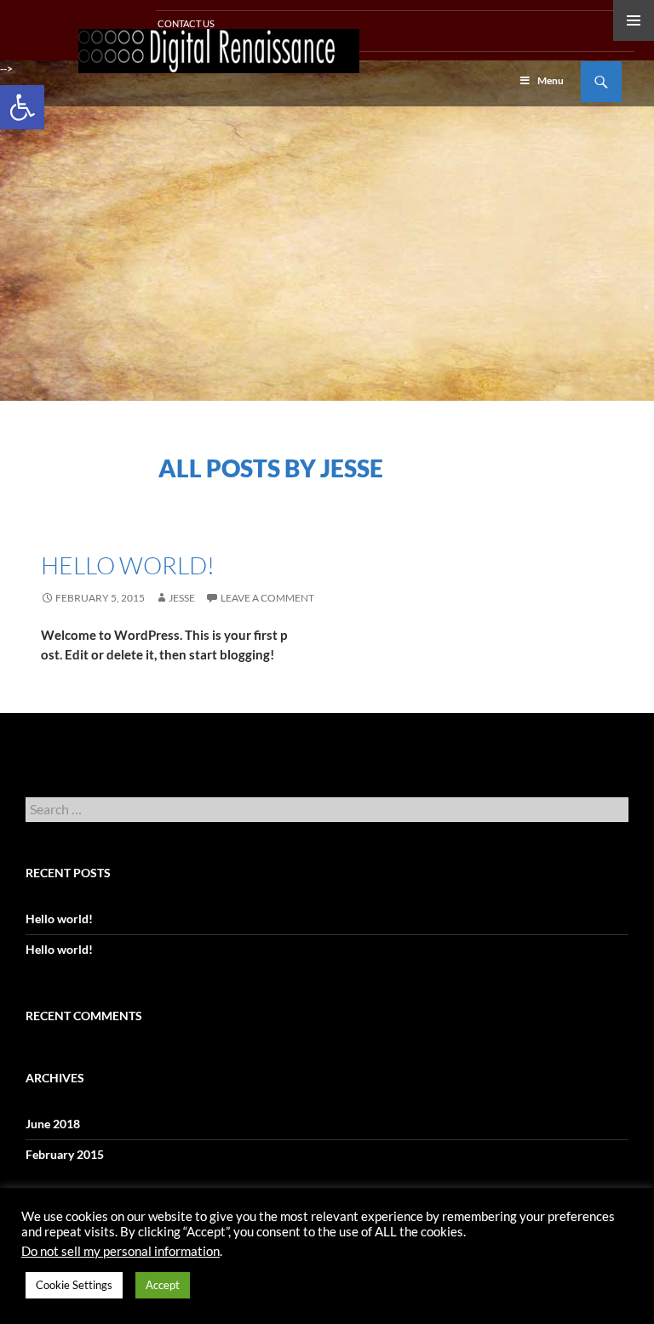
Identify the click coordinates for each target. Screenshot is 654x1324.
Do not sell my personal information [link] (120, 1251)
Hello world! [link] (128, 565)
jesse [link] (182, 597)
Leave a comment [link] (267, 597)
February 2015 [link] (65, 1154)
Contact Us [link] (185, 23)
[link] (22, 107)
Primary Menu (633, 20)
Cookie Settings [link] (74, 1285)
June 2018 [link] (53, 1123)
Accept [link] (163, 1285)
